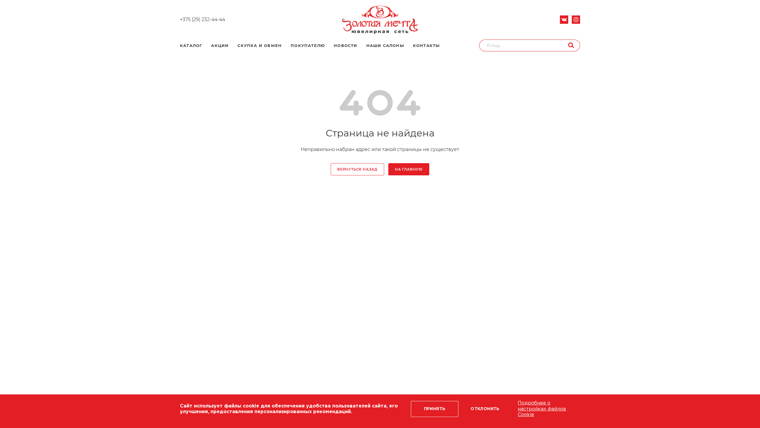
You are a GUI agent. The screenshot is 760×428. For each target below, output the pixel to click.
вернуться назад (357, 169)
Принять (435, 409)
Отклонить (485, 409)
